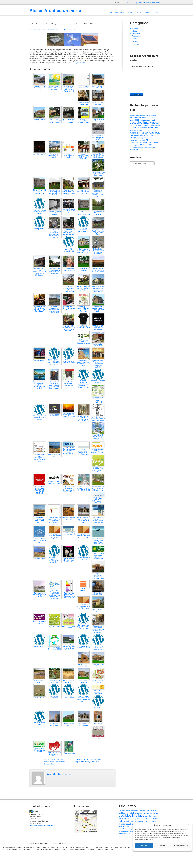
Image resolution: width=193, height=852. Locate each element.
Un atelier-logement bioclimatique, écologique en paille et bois (54, 309)
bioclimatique (146, 122)
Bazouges (134, 119)
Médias (147, 12)
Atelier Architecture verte (55, 10)
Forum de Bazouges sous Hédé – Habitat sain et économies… (39, 520)
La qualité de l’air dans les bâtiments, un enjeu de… (54, 559)
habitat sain (153, 127)
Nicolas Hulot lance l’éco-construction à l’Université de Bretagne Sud (54, 385)
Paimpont (150, 135)
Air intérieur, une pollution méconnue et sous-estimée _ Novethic (83, 419)
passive (139, 138)
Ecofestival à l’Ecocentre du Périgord (39, 750)
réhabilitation (134, 142)
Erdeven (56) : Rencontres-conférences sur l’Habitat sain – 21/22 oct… (98, 629)
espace (151, 125)
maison (154, 130)
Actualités (135, 28)
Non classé (136, 33)
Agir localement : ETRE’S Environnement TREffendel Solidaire (98, 363)
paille (143, 135)
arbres (148, 115)
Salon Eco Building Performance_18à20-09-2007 (98, 500)
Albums (138, 12)
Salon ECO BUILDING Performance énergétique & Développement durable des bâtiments (54, 593)
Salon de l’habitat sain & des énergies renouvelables (98, 556)
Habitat (135, 42)
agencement (133, 115)
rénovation (143, 142)
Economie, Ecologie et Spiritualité (98, 691)
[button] (188, 825)
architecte (153, 115)
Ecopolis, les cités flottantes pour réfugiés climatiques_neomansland (39, 385)
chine (136, 125)
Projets (130, 12)
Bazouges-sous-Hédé (150, 813)
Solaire (155, 142)
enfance (145, 125)
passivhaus (134, 140)
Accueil (109, 12)
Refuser (162, 845)
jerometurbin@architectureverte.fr (148, 2)
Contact (155, 12)
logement (146, 130)
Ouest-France (135, 135)
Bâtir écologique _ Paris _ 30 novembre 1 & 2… (98, 450)
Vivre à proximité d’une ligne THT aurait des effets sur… (69, 415)
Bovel (132, 125)
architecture (135, 117)
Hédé (141, 130)
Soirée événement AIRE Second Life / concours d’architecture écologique (54, 520)
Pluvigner (142, 140)
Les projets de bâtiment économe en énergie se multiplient (69, 647)
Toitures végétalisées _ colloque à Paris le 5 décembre (83, 451)
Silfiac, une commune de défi (69, 533)
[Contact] (31, 811)
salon (150, 142)
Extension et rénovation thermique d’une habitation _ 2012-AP (98, 193)
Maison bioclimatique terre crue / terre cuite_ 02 (83, 536)
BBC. (133, 122)
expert (155, 125)
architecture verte (149, 117)
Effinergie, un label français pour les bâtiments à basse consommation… (69, 450)
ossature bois (152, 132)
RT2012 (149, 140)
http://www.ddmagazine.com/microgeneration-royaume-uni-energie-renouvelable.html (52, 29)
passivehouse (147, 138)
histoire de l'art (134, 130)
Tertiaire (136, 44)
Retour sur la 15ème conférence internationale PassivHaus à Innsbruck (54, 233)
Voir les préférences (181, 845)
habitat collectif (140, 127)
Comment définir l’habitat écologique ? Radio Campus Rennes (40, 457)
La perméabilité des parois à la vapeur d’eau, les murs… (83, 698)
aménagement (141, 115)
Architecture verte (59, 774)
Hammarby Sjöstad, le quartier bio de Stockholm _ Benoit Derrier (83, 384)
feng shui (140, 819)
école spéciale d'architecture (147, 147)
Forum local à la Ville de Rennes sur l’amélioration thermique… (54, 361)
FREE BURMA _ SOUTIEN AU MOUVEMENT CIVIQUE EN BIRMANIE (39, 490)
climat (140, 125)
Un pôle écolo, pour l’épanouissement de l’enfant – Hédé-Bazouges (39, 271)
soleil (142, 144)
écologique (134, 149)
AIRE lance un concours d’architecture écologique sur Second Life (98, 520)
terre (146, 145)
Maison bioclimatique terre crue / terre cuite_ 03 (54, 536)
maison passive (137, 132)
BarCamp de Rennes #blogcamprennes (83, 341)
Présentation (119, 12)
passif (133, 137)
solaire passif (135, 145)
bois (157, 123)
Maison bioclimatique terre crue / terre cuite (83, 606)
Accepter (144, 845)
